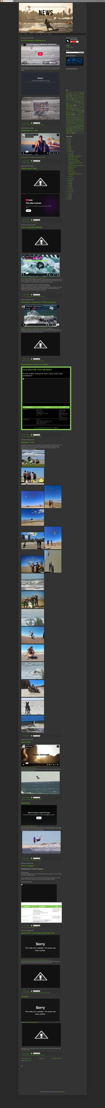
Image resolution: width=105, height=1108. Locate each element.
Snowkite (71, 126)
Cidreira (73, 100)
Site (45, 34)
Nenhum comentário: (26, 160)
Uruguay (81, 130)
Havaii (67, 106)
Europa (32, 124)
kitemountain (79, 110)
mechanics (24, 996)
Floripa (77, 104)
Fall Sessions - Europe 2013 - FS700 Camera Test (38, 302)
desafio (81, 101)
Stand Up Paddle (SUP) (79, 126)
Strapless (39, 296)
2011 (68, 195)
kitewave (35, 296)
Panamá (81, 119)
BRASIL (27, 162)
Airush (45, 960)
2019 (68, 139)
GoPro (81, 105)
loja (80, 114)
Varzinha (68, 131)
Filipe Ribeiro (30, 1022)
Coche (67, 101)
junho (69, 183)
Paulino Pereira (39, 278)
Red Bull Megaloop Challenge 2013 (33, 40)
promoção (76, 123)
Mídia (67, 117)
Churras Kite (68, 100)
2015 (68, 146)
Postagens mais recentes (26, 1058)
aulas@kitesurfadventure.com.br (45, 427)
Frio (77, 105)
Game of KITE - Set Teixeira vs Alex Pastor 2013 (38, 933)
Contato (50, 34)
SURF (77, 127)
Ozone (75, 119)
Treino (74, 130)
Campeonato (28, 124)
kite (31, 221)
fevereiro (70, 190)
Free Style (36, 124)
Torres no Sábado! (27, 866)
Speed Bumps (26, 742)
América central (74, 94)
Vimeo (43, 157)
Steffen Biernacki (37, 157)
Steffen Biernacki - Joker (29, 130)
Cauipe (30, 992)
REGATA (81, 123)
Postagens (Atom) (27, 1060)
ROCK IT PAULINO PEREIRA (31, 227)
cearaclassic (76, 99)
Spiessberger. (26, 803)
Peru (67, 121)
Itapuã (79, 108)
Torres (36, 927)
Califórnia (80, 96)
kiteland (72, 110)
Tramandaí (40, 436)
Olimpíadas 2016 (81, 118)
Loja (36, 34)
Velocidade (74, 131)
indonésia (68, 108)
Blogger (63, 1091)
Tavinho (67, 129)
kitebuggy (67, 110)
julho (69, 181)
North (75, 118)
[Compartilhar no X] (36, 123)
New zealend (81, 117)
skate (67, 126)
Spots (41, 34)
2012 (68, 193)
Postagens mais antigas (56, 1058)
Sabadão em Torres (28, 442)
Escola (25, 34)
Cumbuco (36, 992)
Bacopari (80, 95)
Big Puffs (31, 767)
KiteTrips (31, 34)
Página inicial (41, 1058)
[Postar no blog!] (35, 123)
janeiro (69, 191)
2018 (68, 141)
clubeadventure (80, 100)
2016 (68, 144)
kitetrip (80, 113)
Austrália (74, 95)
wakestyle (76, 133)
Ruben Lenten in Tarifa (29, 168)
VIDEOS (42, 124)
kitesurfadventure (32, 436)
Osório (36, 436)
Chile (81, 99)
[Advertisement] (52, 1077)
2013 (68, 149)
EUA (27, 799)
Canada (74, 97)
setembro (70, 178)
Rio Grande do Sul (70, 125)
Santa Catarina (79, 125)
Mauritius (81, 115)
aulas (27, 436)
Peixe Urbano (80, 120)
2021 (68, 138)
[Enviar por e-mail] (34, 123)
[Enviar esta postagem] (31, 160)
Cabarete (74, 96)
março (69, 188)
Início (21, 34)
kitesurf (39, 124)
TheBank (31, 826)
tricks (77, 130)
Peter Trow (46, 328)
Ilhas (81, 106)
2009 (68, 198)
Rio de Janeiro (73, 124)
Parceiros (74, 120)
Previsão (71, 123)
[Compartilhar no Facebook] (38, 123)
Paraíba (70, 120)
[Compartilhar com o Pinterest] (39, 123)
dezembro (70, 151)
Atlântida (80, 94)
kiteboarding (76, 109)
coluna (71, 101)
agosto (69, 180)
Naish (76, 117)
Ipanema (74, 108)
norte (72, 118)
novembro (70, 153)
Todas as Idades (75, 129)
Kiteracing (68, 111)
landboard (77, 114)
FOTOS (81, 104)
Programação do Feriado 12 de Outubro (34, 364)
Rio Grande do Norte (80, 124)
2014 (68, 148)
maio (69, 185)
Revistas (67, 124)
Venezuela (80, 131)
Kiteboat (81, 109)
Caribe (78, 97)
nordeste (34, 162)
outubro (70, 154)
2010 (68, 197)
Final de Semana (71, 104)
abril (69, 186)
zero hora (81, 133)
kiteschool (73, 111)
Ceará (33, 992)
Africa (81, 93)
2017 (68, 143)
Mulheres (71, 117)
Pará (67, 120)
